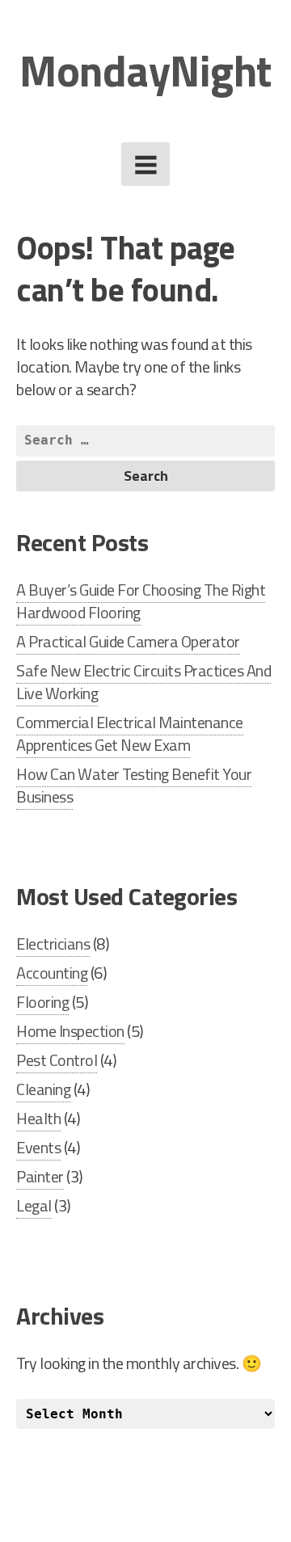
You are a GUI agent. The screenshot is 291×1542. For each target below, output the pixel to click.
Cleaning (43, 1089)
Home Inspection (70, 1030)
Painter (40, 1176)
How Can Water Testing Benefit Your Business (133, 785)
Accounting (51, 972)
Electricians (53, 943)
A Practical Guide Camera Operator (128, 641)
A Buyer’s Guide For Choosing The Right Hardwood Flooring (140, 601)
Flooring (42, 1001)
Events (38, 1147)
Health (38, 1118)
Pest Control (56, 1059)
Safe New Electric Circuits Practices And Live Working (143, 682)
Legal (34, 1205)
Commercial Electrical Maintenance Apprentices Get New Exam (129, 733)
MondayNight (145, 70)
